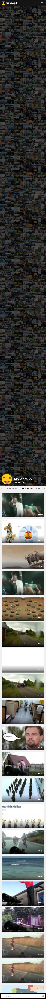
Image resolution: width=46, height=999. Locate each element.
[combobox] (23, 996)
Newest (39, 489)
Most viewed (27, 489)
